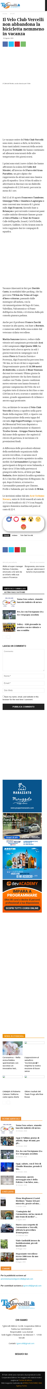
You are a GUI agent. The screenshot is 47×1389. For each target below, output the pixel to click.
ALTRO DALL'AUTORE (14, 592)
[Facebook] (5, 44)
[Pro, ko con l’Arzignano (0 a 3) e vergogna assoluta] (9, 614)
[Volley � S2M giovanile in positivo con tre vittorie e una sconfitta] (9, 627)
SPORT (12, 14)
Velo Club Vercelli (26, 535)
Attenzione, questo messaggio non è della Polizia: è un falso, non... (27, 1179)
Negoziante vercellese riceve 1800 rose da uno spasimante (27, 1256)
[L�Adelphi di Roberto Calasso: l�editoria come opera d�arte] (13, 1082)
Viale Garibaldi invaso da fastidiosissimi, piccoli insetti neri (28, 1243)
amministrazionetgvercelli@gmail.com (17, 1279)
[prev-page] (4, 637)
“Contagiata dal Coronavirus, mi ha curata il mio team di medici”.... (29, 1214)
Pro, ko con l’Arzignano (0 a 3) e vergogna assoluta (29, 1152)
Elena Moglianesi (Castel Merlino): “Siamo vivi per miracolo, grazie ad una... (28, 1201)
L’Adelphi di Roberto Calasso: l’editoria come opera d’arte (11, 1094)
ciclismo (14, 535)
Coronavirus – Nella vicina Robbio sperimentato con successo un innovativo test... (11, 1063)
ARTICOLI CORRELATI (15, 588)
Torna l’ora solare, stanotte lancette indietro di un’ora (29, 1126)
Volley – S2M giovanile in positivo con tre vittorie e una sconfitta (29, 627)
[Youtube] (28, 1361)
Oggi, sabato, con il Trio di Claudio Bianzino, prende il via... (29, 1166)
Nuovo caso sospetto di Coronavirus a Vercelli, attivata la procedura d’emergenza (27, 1228)
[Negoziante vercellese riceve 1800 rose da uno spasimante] (7, 1257)
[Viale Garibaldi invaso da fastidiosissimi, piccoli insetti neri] (4, 1244)
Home (5, 14)
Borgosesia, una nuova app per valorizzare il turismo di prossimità (34, 569)
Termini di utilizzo (25, 1380)
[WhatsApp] (23, 44)
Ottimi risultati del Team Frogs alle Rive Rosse (34, 1094)
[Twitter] (11, 44)
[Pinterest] (17, 44)
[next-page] (8, 637)
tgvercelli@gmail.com (32, 1286)
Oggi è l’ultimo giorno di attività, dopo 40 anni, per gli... (28, 1140)
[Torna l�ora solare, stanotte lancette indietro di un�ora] (9, 602)
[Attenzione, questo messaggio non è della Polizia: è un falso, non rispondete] (7, 1180)
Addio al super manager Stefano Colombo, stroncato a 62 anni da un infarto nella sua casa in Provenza (13, 572)
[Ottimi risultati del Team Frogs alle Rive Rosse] (35, 1082)
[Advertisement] (23, 111)
